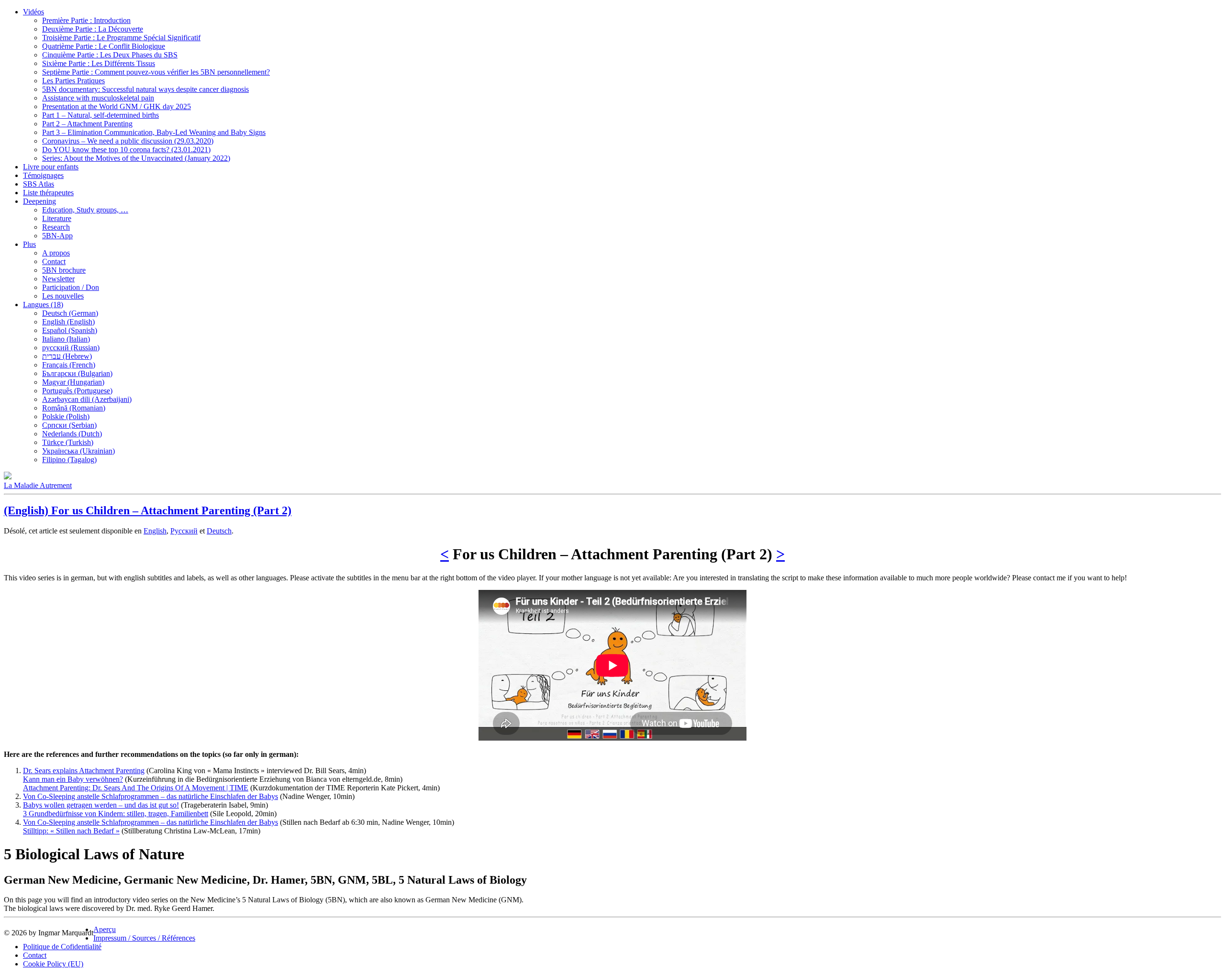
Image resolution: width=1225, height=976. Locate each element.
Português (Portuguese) (77, 391)
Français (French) (68, 365)
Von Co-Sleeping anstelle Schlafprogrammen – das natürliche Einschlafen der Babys (150, 796)
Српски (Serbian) (69, 425)
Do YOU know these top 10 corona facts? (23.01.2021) (126, 149)
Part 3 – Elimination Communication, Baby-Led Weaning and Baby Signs (154, 132)
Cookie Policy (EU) (53, 964)
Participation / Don (70, 287)
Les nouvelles (63, 296)
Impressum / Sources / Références (144, 938)
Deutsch (219, 531)
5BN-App (57, 236)
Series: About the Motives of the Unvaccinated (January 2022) (136, 158)
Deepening (39, 201)
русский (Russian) (71, 348)
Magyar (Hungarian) (73, 382)
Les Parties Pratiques (73, 81)
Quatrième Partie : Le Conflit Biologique (103, 46)
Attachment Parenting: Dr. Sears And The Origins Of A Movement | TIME (135, 788)
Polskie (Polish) (65, 416)
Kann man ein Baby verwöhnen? (73, 779)
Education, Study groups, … (85, 210)
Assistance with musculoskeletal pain (98, 98)
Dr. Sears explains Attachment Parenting (84, 770)
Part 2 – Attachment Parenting (87, 124)
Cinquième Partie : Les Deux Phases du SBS (110, 55)
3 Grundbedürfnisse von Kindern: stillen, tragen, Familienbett (115, 814)
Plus (29, 244)
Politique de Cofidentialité (62, 947)
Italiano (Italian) (66, 339)
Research (56, 227)
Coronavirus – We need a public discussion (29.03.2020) (127, 141)
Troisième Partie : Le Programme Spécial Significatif (121, 37)
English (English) (68, 322)
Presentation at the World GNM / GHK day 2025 (116, 106)
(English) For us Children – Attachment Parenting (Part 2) (147, 510)
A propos (56, 253)
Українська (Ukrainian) (78, 451)
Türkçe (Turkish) (67, 442)
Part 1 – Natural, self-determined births (100, 115)
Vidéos (33, 12)
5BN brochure (64, 270)
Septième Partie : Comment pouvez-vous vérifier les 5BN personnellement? (156, 72)
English (155, 531)
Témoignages (43, 175)
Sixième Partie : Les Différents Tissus (98, 63)
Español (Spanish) (69, 330)
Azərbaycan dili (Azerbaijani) (87, 399)
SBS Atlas (38, 184)
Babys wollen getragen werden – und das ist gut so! (101, 805)
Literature (56, 218)
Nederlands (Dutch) (72, 434)
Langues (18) (43, 304)
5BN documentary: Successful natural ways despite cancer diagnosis (145, 89)
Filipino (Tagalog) (69, 459)
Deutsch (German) (70, 313)
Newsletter (58, 279)
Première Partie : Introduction (86, 20)
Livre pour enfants (50, 167)
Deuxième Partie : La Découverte (92, 29)
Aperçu (104, 929)
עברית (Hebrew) (67, 356)
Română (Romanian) (73, 408)
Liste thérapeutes (48, 193)
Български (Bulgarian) (77, 373)
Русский (184, 531)
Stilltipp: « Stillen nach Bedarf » (71, 831)
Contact (54, 261)
